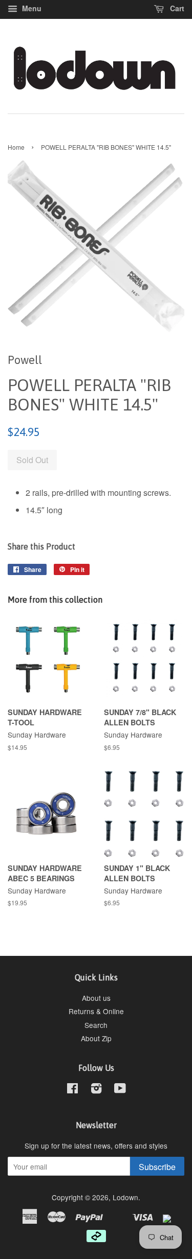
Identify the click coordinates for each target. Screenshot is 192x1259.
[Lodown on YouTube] (120, 1090)
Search (96, 1025)
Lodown (125, 1197)
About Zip (96, 1038)
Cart (176, 8)
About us (96, 998)
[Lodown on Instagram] (96, 1090)
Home (16, 147)
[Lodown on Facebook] (72, 1090)
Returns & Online (96, 1011)
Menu (30, 8)
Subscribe (157, 1167)
